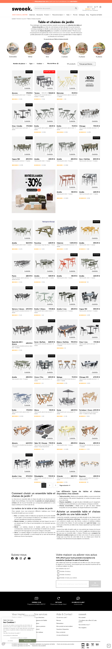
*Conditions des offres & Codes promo (88, 621)
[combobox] (86, 64)
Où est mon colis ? (61, 617)
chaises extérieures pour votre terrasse (59, 32)
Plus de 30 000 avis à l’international (90, 10)
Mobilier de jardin (21, 18)
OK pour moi (27, 640)
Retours (58, 620)
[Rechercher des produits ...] (76, 8)
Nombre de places (19, 63)
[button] (3, 644)
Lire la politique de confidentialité (10, 635)
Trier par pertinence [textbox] (85, 64)
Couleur (39, 63)
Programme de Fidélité (96, 14)
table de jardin (70, 29)
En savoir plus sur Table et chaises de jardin (56, 39)
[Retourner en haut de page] (108, 645)
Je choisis (10, 640)
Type (31, 63)
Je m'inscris (95, 584)
